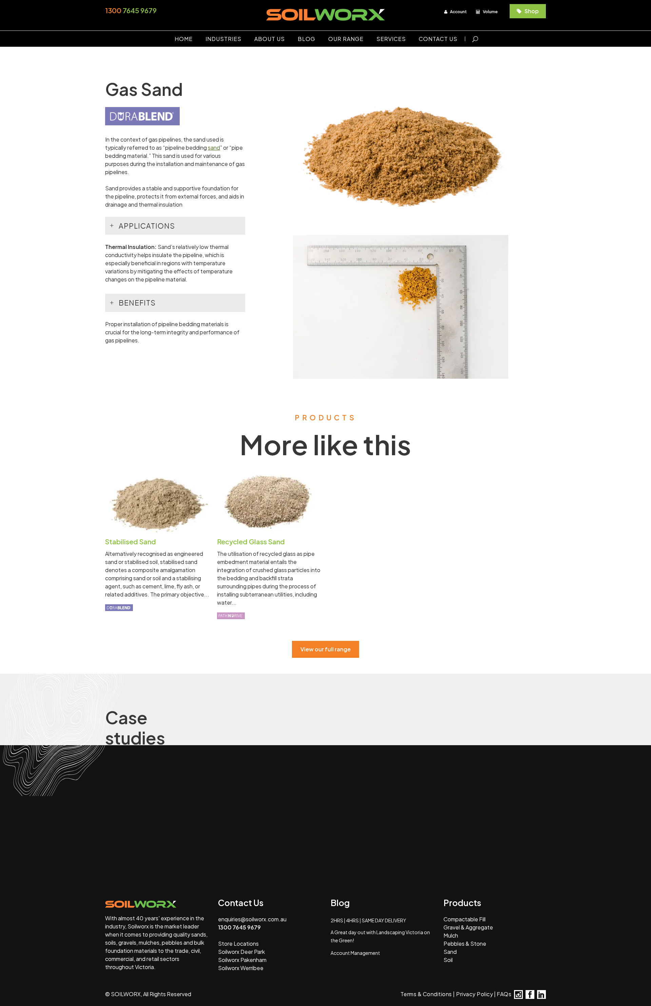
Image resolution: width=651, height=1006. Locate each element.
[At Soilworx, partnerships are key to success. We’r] (380, 779)
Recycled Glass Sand (251, 541)
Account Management (355, 953)
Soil (448, 959)
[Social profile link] (518, 994)
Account (458, 11)
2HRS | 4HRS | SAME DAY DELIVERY (368, 920)
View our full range (325, 649)
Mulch (450, 935)
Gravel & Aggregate (468, 927)
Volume (490, 11)
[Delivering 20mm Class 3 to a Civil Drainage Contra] (53, 841)
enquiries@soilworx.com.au (252, 919)
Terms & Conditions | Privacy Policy (446, 994)
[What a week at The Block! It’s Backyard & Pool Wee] (271, 841)
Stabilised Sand (130, 541)
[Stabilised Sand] (157, 500)
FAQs (504, 994)
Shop (531, 11)
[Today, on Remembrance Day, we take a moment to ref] (271, 779)
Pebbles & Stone (464, 943)
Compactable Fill (464, 919)
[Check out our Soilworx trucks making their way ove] (162, 841)
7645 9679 (131, 10)
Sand (450, 951)
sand (214, 147)
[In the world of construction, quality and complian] (597, 779)
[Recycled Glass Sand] (269, 500)
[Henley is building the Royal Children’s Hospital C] (488, 779)
